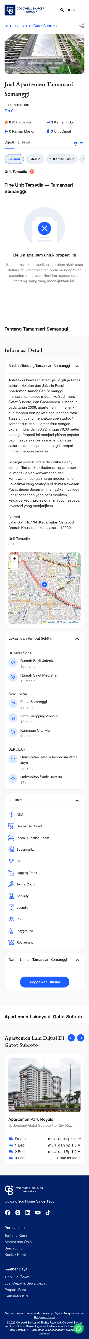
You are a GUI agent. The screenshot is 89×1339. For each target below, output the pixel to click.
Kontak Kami (15, 1254)
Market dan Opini (19, 1242)
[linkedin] (28, 1212)
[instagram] (18, 1212)
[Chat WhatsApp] (78, 1329)
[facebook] (8, 1212)
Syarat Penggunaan (67, 1313)
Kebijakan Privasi (44, 1317)
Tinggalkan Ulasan (44, 982)
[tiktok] (48, 1212)
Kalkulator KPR (17, 1296)
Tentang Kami (16, 1235)
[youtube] (38, 1212)
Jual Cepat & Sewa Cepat (26, 1283)
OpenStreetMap (69, 622)
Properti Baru (15, 1290)
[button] (44, 584)
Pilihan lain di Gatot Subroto (33, 25)
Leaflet (50, 622)
